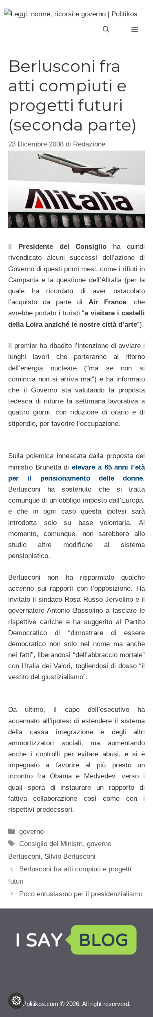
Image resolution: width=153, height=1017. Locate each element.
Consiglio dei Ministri (51, 844)
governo (31, 831)
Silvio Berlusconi (69, 856)
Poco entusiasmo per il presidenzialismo (80, 894)
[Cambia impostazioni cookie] (16, 1001)
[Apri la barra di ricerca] (106, 30)
